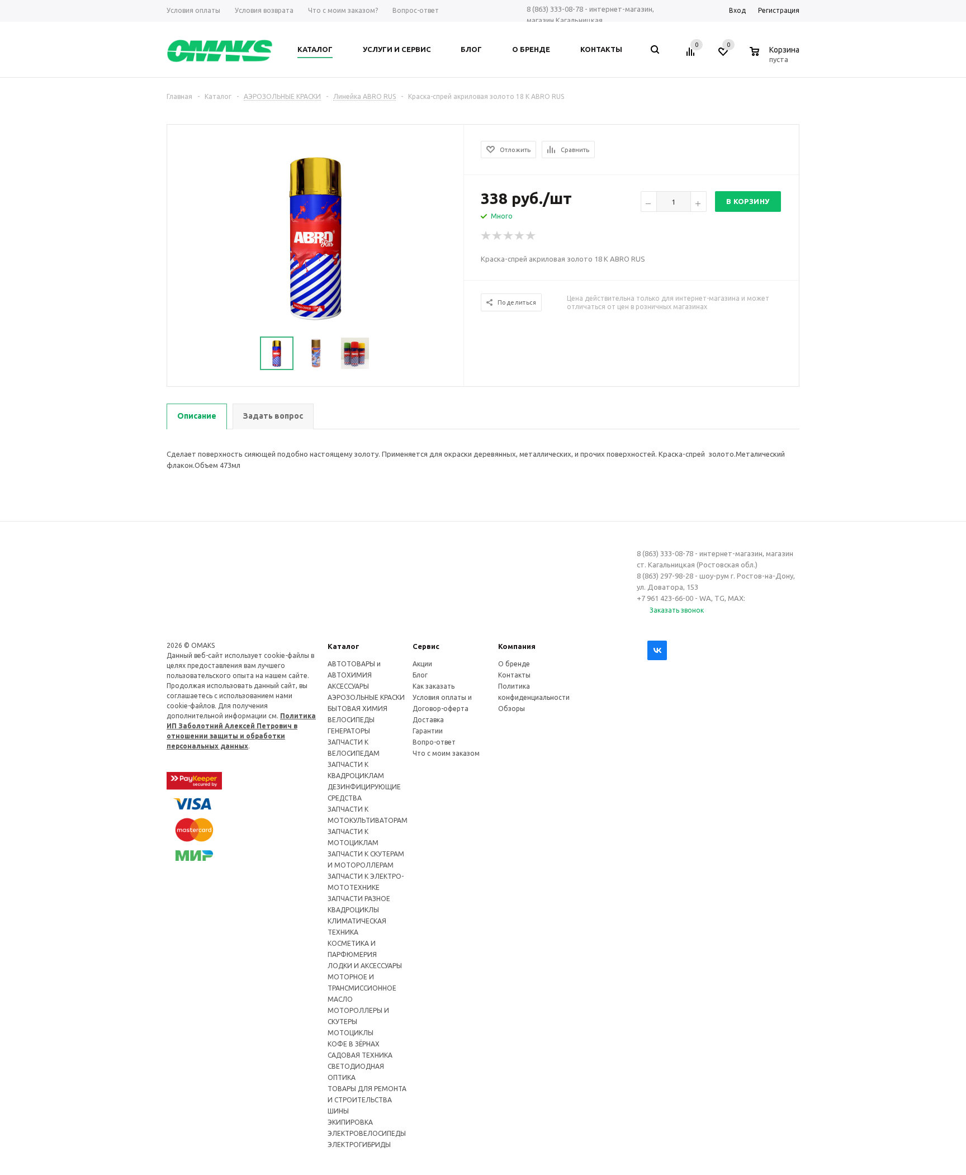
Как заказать (433, 686)
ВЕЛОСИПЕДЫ (351, 719)
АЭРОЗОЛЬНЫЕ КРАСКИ (366, 697)
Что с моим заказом (446, 753)
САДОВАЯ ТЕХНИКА (360, 1055)
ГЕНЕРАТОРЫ (349, 731)
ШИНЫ (338, 1111)
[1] (486, 235)
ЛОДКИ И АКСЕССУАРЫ (365, 965)
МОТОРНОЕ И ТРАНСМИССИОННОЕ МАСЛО (362, 988)
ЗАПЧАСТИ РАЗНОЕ (359, 898)
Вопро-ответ (434, 742)
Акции (422, 663)
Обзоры (511, 708)
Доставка (428, 719)
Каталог (343, 646)
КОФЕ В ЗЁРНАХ (354, 1044)
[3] (508, 235)
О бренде (514, 663)
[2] (497, 235)
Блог (420, 675)
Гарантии (428, 731)
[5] (531, 235)
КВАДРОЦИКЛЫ (353, 909)
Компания (517, 646)
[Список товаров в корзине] (776, 57)
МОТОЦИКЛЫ (350, 1032)
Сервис (426, 646)
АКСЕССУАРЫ (348, 686)
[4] (519, 235)
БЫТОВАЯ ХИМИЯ (357, 708)
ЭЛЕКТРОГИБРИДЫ (359, 1144)
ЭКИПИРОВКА (350, 1122)
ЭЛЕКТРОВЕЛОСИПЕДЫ (367, 1133)
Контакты (514, 675)
